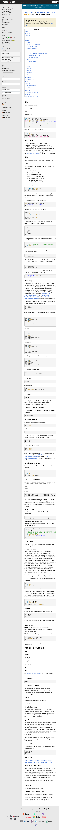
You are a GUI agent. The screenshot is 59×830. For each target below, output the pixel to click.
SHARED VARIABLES (33, 57)
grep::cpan (31, 2)
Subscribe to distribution (9, 70)
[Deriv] (28, 817)
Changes (5, 24)
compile (29, 70)
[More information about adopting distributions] (26, 25)
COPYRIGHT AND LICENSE (31, 96)
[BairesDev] (27, 814)
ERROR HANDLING (30, 79)
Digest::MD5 (5, 55)
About (20, 2)
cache (28, 66)
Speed (28, 87)
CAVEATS (27, 83)
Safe (46, 762)
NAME (26, 31)
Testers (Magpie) (7, 38)
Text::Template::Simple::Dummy (38, 528)
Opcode (50, 762)
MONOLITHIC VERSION (32, 92)
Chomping (29, 42)
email (52, 23)
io (27, 74)
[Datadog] (45, 814)
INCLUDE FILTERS (32, 52)
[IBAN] (26, 821)
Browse (5, 22)
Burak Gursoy (7, 112)
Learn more (43, 7)
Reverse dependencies (7, 57)
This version (6, 97)
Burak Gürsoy (7, 117)
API (47, 2)
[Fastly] (43, 817)
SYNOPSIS (27, 35)
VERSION (27, 33)
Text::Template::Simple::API (34, 153)
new (28, 65)
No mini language (31, 85)
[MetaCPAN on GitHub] (11, 823)
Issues (5, 30)
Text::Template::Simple (34, 118)
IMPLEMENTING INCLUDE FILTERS (38, 53)
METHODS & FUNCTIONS (31, 63)
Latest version (6, 98)
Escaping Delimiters (32, 46)
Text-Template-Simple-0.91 (44, 13)
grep (4, 81)
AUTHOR (27, 94)
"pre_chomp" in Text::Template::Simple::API (37, 294)
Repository (6, 29)
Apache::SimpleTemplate (46, 761)
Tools (43, 2)
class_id (29, 68)
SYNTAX (27, 40)
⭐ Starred (31, 14)
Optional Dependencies (32, 89)
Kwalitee (5, 40)
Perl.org (37, 811)
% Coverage (6, 42)
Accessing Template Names (33, 44)
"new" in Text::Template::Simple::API (37, 297)
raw (8, 21)
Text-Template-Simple (8, 7)
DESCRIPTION (28, 37)
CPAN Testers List (6, 59)
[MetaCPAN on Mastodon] (16, 823)
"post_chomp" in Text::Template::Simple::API (37, 296)
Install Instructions (8, 72)
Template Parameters (32, 48)
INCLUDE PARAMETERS (34, 55)
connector (29, 72)
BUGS (26, 81)
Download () (8, 19)
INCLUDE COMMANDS (32, 50)
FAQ (40, 2)
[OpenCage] (49, 821)
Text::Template (28, 762)
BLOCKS (29, 59)
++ (26, 14)
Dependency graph (6, 60)
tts (27, 76)
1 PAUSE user (5, 106)
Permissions (6, 68)
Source (5, 21)
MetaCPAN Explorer (8, 67)
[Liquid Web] (39, 821)
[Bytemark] (37, 814)
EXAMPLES (28, 77)
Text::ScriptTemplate (38, 762)
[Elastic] (36, 817)
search (5, 76)
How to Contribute (7, 32)
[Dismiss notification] (55, 19)
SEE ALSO (27, 90)
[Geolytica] (21, 821)
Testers (5, 37)
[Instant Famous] (32, 821)
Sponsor (25, 2)
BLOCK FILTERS (32, 61)
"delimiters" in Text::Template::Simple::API (34, 455)
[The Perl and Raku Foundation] (36, 824)
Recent (36, 2)
